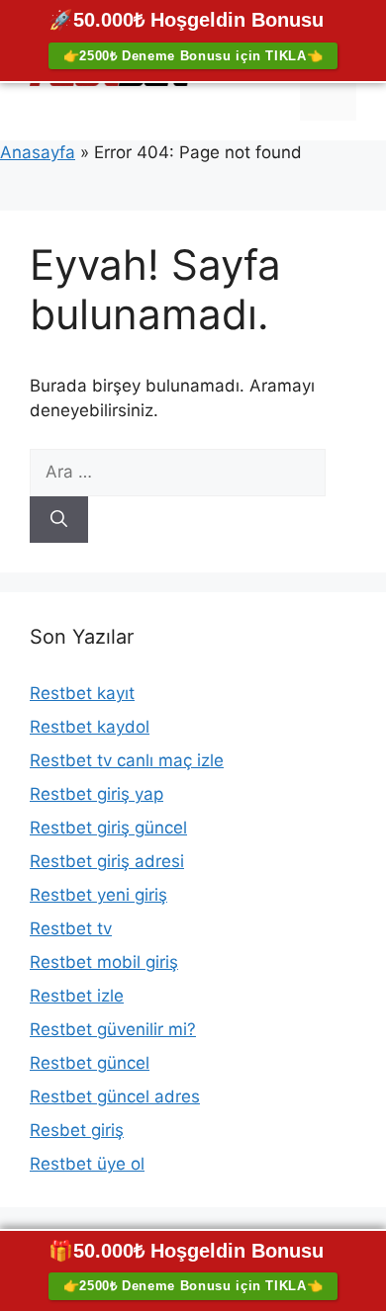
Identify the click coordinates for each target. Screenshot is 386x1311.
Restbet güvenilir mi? (113, 1029)
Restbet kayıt (82, 693)
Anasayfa (37, 152)
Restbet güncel (89, 1063)
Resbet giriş (77, 1130)
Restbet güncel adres (115, 1096)
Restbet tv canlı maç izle (127, 760)
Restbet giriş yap (96, 794)
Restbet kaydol (89, 727)
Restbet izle (77, 995)
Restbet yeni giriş (98, 895)
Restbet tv (71, 928)
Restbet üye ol (87, 1164)
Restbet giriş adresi (107, 861)
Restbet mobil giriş (104, 962)
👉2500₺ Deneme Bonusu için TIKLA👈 (193, 55)
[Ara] (59, 520)
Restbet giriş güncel (108, 827)
